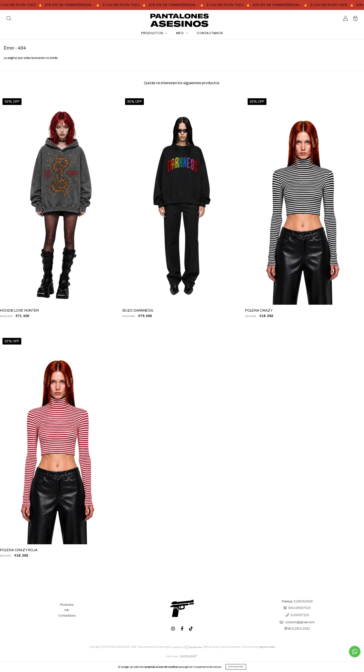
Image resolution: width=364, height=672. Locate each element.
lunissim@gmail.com (300, 622)
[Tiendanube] (187, 648)
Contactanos (210, 33)
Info (180, 33)
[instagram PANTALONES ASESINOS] (173, 628)
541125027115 (299, 608)
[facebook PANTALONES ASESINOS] (182, 628)
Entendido (235, 667)
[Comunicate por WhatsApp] (354, 651)
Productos (152, 33)
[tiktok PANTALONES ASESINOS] (190, 628)
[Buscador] (8, 19)
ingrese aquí (267, 647)
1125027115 (299, 615)
